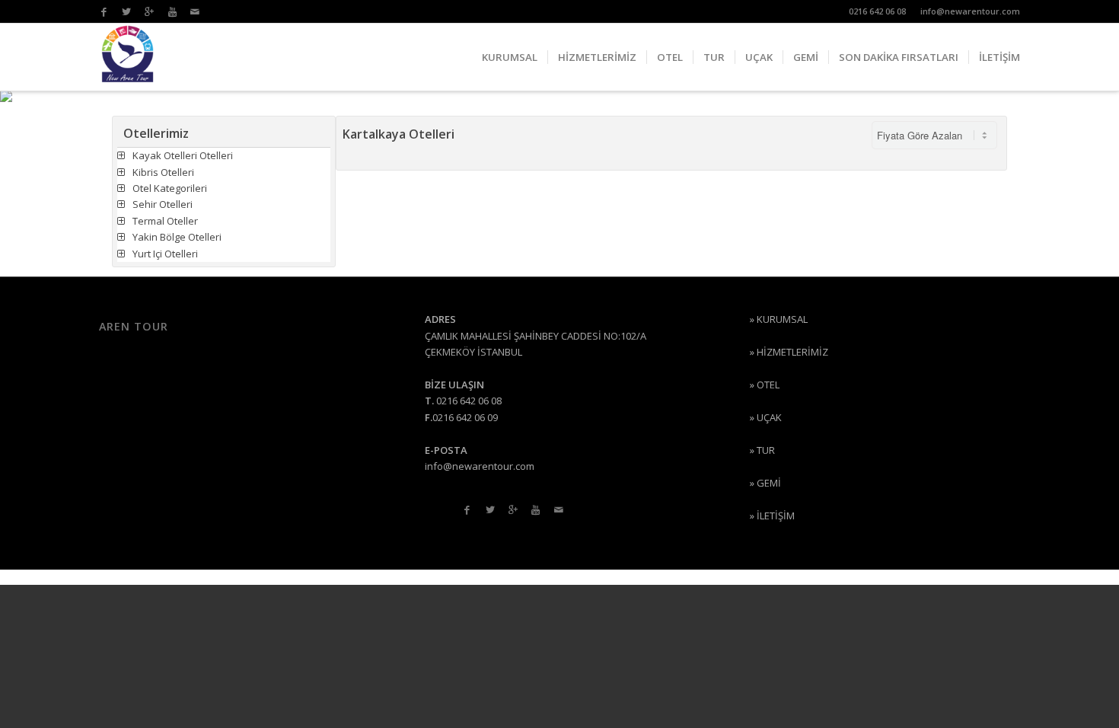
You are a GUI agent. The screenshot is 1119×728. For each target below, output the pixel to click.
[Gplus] (149, 11)
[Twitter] (126, 11)
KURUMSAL (782, 319)
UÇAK (769, 417)
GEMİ (769, 483)
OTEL (768, 384)
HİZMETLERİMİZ (792, 352)
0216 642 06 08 (877, 11)
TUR (766, 450)
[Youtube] (172, 11)
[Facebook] (103, 11)
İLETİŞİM (776, 515)
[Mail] (194, 11)
